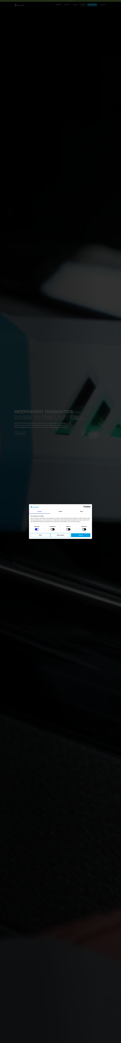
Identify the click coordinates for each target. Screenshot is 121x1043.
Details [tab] (60, 511)
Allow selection (60, 535)
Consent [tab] (39, 511)
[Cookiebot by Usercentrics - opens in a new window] (84, 507)
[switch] (53, 529)
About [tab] (81, 511)
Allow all (81, 535)
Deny (40, 535)
